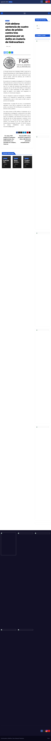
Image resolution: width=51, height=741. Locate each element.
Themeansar (21, 738)
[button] (46, 13)
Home (48, 738)
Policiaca (7, 20)
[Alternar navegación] (24, 13)
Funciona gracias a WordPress (6, 738)
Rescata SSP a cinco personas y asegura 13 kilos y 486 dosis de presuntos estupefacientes (24, 139)
